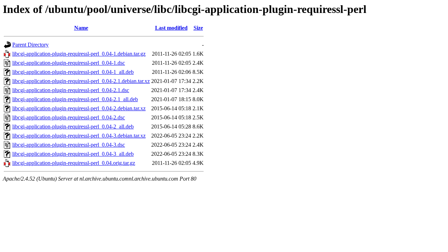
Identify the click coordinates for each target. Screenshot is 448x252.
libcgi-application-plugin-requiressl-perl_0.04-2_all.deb (73, 127)
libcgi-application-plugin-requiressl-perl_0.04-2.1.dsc (70, 90)
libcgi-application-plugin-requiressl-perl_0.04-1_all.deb (73, 72)
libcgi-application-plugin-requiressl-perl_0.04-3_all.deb (73, 154)
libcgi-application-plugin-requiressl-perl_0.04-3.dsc (68, 145)
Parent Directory (30, 45)
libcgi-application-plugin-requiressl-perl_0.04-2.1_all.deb (75, 99)
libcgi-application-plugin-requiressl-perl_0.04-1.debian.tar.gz (79, 54)
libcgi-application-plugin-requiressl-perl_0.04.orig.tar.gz (73, 163)
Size (198, 28)
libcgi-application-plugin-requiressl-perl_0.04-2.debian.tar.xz (79, 108)
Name (81, 28)
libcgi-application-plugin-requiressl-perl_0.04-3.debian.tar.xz (79, 136)
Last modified (171, 28)
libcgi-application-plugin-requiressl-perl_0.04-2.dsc (68, 117)
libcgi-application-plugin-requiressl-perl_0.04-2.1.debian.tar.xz (81, 81)
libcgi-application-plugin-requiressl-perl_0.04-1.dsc (68, 63)
